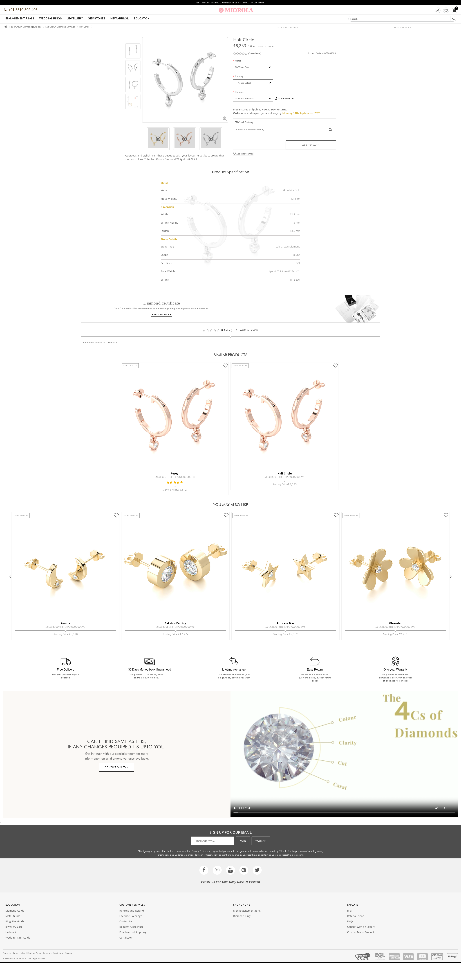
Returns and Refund (131, 910)
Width (164, 214)
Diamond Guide (14, 910)
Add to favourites (244, 153)
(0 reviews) (254, 53)
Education (141, 18)
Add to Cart (310, 144)
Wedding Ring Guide (17, 937)
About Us (7, 953)
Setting (165, 279)
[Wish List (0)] (446, 10)
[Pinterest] (243, 870)
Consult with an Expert (361, 926)
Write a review (249, 330)
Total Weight (168, 271)
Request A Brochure (131, 926)
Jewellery (75, 18)
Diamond (239, 92)
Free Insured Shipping (132, 932)
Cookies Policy (34, 953)
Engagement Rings (19, 18)
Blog (349, 910)
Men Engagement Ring (247, 910)
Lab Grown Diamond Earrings (60, 26)
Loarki (395, 623)
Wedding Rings (50, 18)
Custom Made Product (360, 932)
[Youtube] (230, 870)
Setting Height (169, 222)
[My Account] (437, 10)
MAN (243, 840)
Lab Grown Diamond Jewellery (26, 26)
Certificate (167, 263)
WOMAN (260, 840)
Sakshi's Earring (65, 623)
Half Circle (84, 26)
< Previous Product (289, 27)
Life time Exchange (130, 916)
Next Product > (402, 27)
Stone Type (167, 246)
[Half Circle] (132, 51)
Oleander (285, 623)
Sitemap (68, 953)
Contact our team (117, 767)
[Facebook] (203, 870)
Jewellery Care (14, 926)
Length (165, 231)
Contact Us (125, 921)
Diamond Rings (242, 916)
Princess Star (175, 623)
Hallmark (10, 932)
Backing (239, 76)
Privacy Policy (199, 851)
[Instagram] (217, 870)
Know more (258, 2)
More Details (130, 365)
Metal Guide (12, 916)
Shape (164, 254)
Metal (238, 60)
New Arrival (119, 18)
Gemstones (96, 18)
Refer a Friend (355, 916)
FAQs (350, 921)
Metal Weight (169, 198)
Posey (174, 473)
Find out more (161, 314)
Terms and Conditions (53, 953)
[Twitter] (257, 870)
